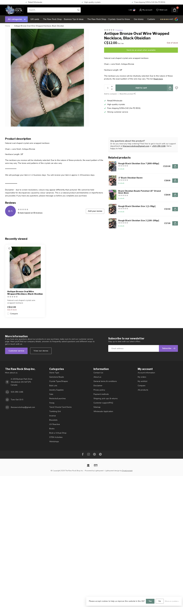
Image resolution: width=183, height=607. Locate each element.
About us (97, 377)
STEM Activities (56, 437)
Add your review (95, 211)
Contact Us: (98, 372)
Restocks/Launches (57, 398)
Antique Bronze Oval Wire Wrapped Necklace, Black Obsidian (39, 26)
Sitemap (97, 407)
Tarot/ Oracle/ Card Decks (60, 407)
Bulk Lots (53, 385)
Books (52, 428)
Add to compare (110, 94)
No (159, 601)
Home (7, 26)
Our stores (138, 19)
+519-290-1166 (158, 146)
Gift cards (34, 19)
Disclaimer (98, 385)
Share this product (126, 94)
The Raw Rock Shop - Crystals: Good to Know (108, 19)
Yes (150, 601)
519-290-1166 (17, 392)
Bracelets (53, 420)
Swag (51, 403)
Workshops (54, 441)
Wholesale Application (103, 411)
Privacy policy (99, 390)
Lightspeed (99, 470)
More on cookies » (172, 601)
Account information (146, 372)
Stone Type (54, 372)
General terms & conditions (105, 381)
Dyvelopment (127, 470)
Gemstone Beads (56, 377)
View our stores (41, 350)
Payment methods (101, 394)
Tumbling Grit (55, 411)
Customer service (16, 350)
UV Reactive (54, 424)
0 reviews (119, 30)
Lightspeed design (112, 470)
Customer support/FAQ (103, 403)
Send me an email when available (141, 50)
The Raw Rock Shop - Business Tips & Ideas (63, 19)
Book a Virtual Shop (57, 433)
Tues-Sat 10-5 (17, 399)
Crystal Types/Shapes (58, 381)
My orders (142, 377)
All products (143, 390)
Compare (14, 314)
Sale (51, 394)
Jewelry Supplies (56, 390)
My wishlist (142, 381)
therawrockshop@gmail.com (136, 146)
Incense (52, 415)
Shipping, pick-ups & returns (106, 398)
